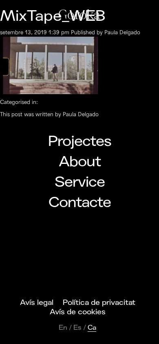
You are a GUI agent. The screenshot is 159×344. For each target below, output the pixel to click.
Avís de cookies (78, 311)
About (80, 161)
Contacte (80, 202)
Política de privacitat (99, 302)
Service (80, 182)
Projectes (79, 141)
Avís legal (36, 302)
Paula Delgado (122, 32)
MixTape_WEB (53, 16)
